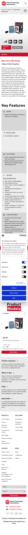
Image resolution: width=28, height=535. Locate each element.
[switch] (24, 267)
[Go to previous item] (2, 30)
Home (3, 9)
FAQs (3, 464)
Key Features (17, 47)
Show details (19, 283)
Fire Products (6, 419)
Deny (14, 298)
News (16, 452)
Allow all (14, 288)
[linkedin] (20, 513)
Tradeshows (18, 455)
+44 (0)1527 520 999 (15, 509)
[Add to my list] (24, 313)
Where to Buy (5, 47)
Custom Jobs (19, 427)
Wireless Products (7, 438)
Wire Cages (5, 435)
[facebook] (7, 513)
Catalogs (4, 461)
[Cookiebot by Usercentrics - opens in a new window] (19, 236)
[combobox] (14, 486)
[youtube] (16, 513)
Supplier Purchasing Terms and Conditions (7, 474)
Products (9, 9)
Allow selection (14, 293)
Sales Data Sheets (7, 458)
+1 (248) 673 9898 (14, 507)
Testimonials (19, 430)
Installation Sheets (7, 455)
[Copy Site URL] (25, 10)
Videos (17, 458)
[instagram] (11, 513)
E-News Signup (14, 495)
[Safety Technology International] (10, 3)
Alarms (4, 422)
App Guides (18, 419)
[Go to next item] (25, 30)
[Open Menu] (25, 3)
